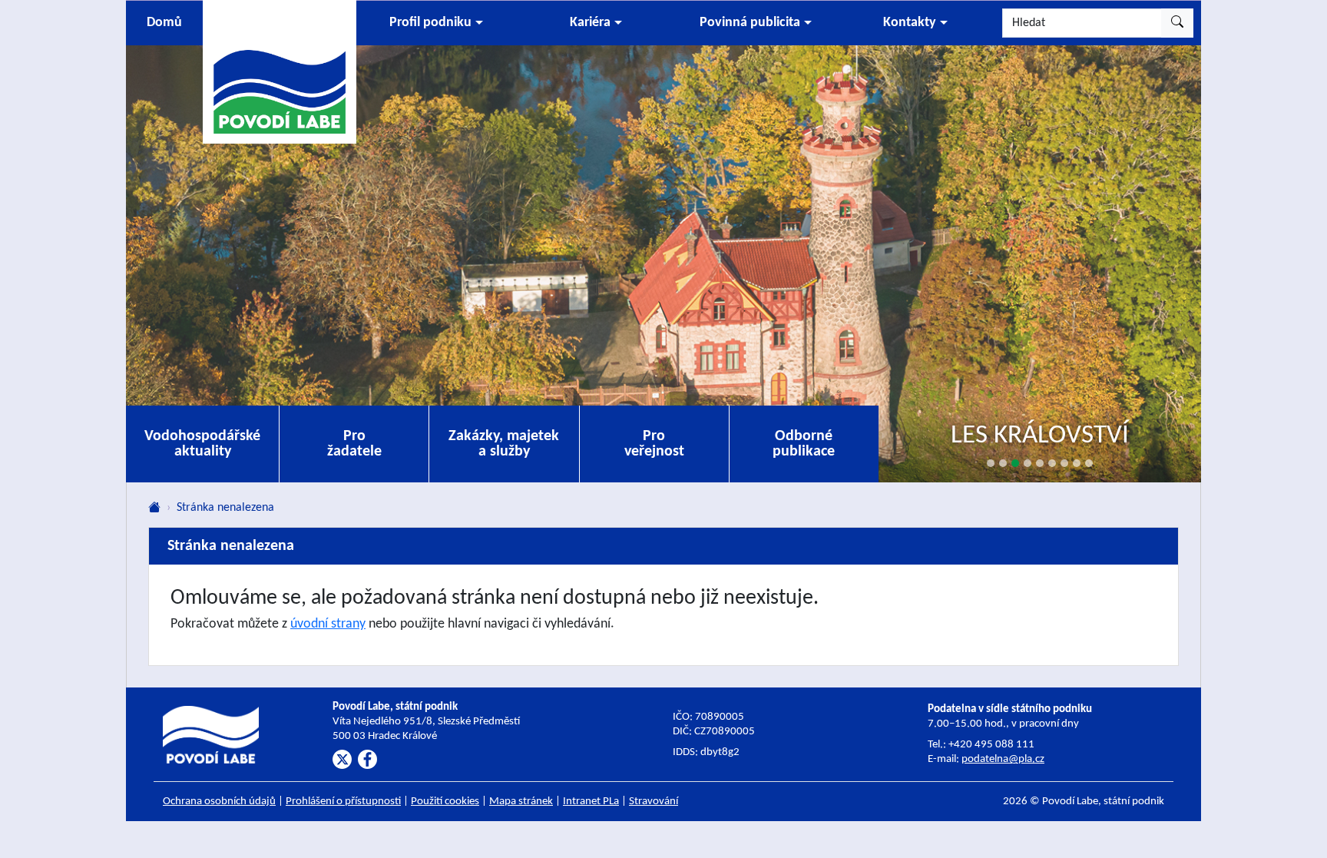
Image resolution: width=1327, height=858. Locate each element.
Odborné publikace (804, 444)
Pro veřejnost (654, 444)
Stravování (653, 801)
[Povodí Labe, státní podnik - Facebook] (367, 759)
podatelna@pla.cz (1002, 759)
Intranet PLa (591, 801)
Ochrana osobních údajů (219, 801)
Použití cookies (445, 801)
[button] (436, 23)
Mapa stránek (521, 801)
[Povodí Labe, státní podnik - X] (342, 759)
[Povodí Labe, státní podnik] (279, 71)
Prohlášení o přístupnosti (343, 801)
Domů (164, 22)
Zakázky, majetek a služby (503, 444)
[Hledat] (1177, 23)
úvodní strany (328, 624)
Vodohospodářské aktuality (202, 444)
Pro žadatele (354, 444)
